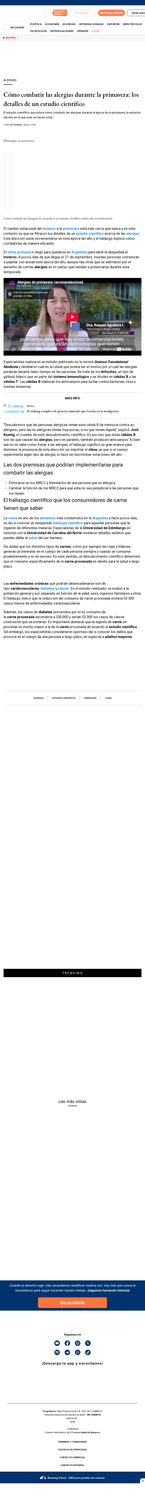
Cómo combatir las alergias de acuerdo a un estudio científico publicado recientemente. (58, 218)
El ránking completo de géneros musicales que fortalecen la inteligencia (72, 411)
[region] (72, 66)
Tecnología (38, 31)
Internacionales (91, 24)
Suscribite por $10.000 (111, 12)
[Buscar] (47, 13)
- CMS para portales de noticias (76, 1477)
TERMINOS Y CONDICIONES (72, 1442)
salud (33, 538)
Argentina (79, 252)
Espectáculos (132, 24)
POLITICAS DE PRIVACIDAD (72, 1449)
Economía (52, 24)
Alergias (38, 698)
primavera (71, 228)
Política (36, 24)
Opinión (82, 31)
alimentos (48, 518)
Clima (108, 698)
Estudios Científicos (64, 698)
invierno (49, 228)
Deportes (113, 24)
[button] (8, 158)
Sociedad (69, 24)
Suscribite (72, 1302)
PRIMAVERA (90, 698)
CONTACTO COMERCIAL (72, 1457)
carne (12, 518)
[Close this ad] (142, 1480)
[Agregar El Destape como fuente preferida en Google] (72, 131)
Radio (96, 31)
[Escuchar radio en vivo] (81, 13)
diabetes (47, 588)
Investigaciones (61, 31)
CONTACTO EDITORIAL (72, 1465)
